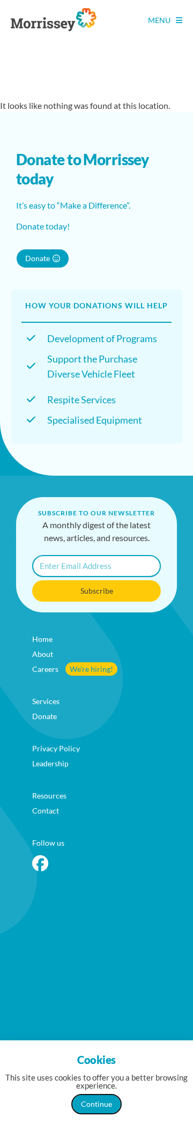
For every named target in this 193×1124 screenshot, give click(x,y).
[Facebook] (40, 863)
